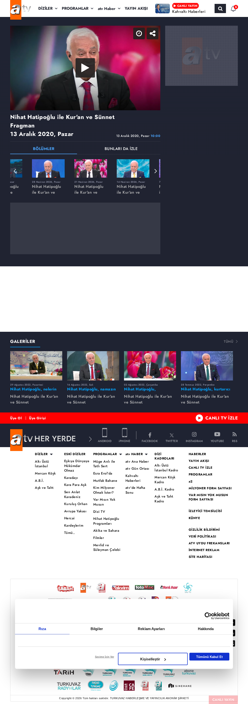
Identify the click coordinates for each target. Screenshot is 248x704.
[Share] (240, 8)
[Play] (124, 352)
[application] (124, 352)
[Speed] (226, 8)
